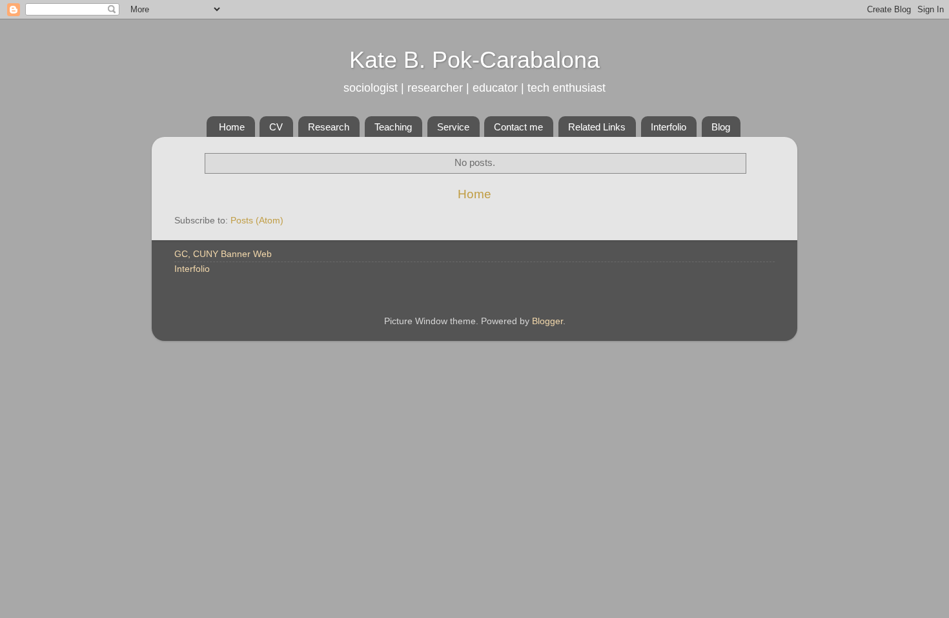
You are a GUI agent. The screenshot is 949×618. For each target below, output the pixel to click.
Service (453, 126)
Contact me (518, 126)
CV (276, 126)
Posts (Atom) (256, 220)
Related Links (597, 126)
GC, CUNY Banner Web (223, 254)
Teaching (393, 126)
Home (232, 126)
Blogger (547, 321)
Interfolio (668, 126)
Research (328, 126)
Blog (720, 126)
